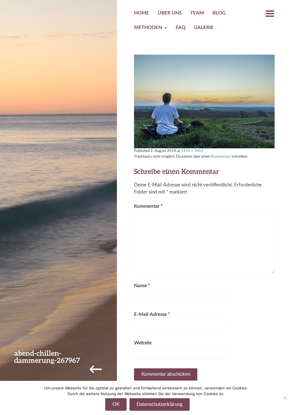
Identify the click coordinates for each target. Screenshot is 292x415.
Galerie (204, 27)
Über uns (170, 13)
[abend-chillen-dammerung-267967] (204, 101)
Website (143, 343)
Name (142, 285)
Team (197, 13)
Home (141, 13)
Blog (219, 13)
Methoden (148, 27)
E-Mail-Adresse (152, 314)
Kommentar (221, 157)
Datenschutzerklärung (159, 404)
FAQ (181, 27)
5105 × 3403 (192, 151)
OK (115, 404)
